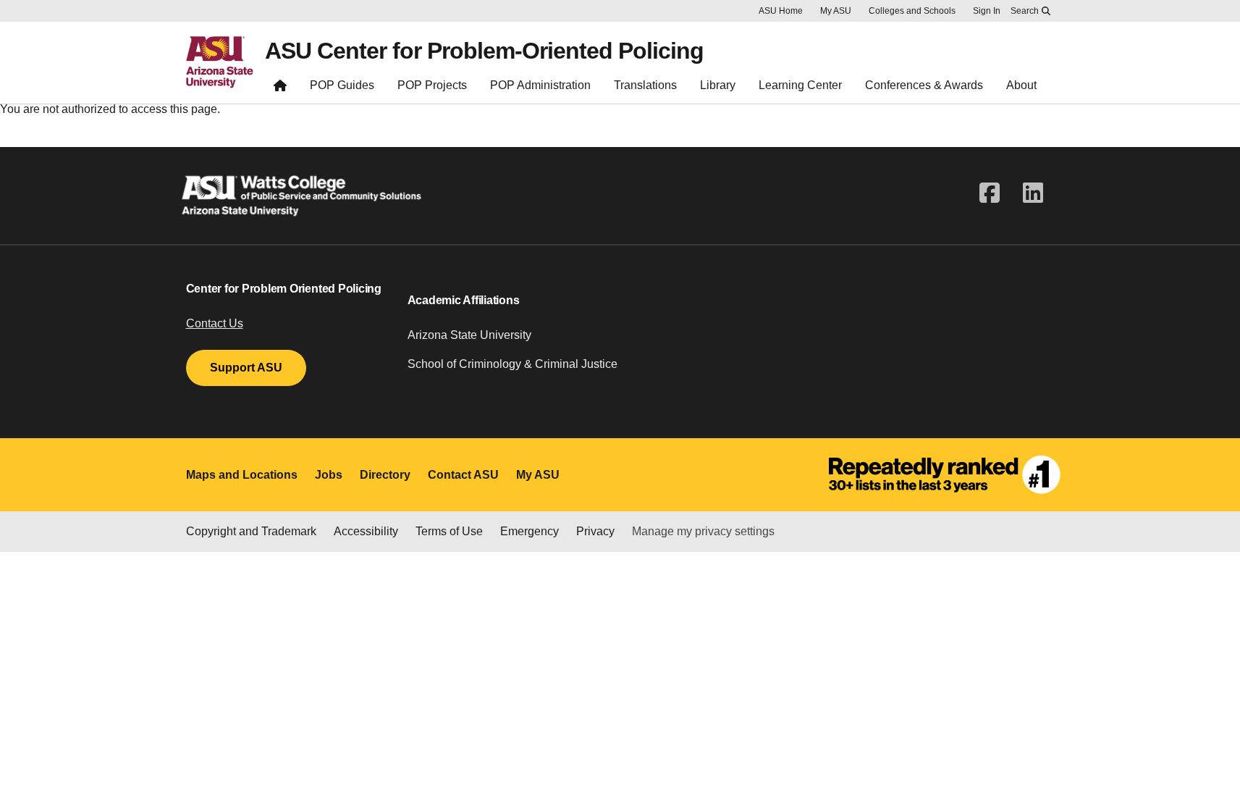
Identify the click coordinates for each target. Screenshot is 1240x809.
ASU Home (781, 11)
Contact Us (214, 323)
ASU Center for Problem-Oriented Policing (484, 50)
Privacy (595, 531)
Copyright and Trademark (251, 531)
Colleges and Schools (912, 11)
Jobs (328, 475)
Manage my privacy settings (703, 531)
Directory (385, 475)
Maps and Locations (242, 475)
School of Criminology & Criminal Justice (512, 364)
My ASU (835, 11)
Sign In (986, 11)
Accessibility (366, 531)
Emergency (529, 531)
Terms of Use (449, 531)
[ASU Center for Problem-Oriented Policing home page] (280, 89)
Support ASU (246, 367)
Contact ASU (463, 475)
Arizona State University (469, 335)
